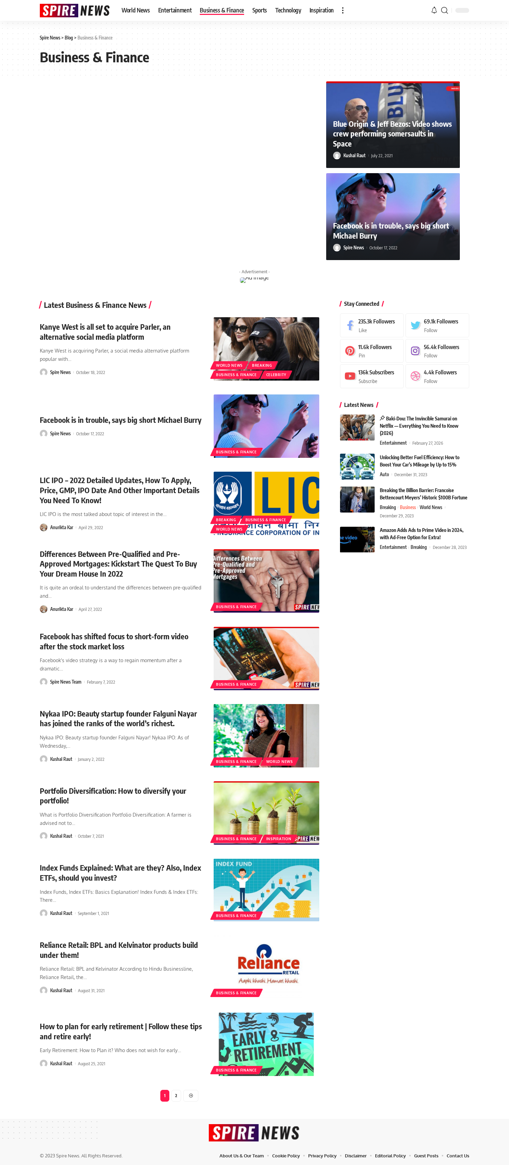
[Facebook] (372, 325)
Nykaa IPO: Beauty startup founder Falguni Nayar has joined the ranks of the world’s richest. (118, 718)
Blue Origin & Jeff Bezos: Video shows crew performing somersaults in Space (392, 133)
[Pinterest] (372, 351)
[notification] (434, 10)
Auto (384, 474)
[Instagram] (437, 351)
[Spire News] (75, 10)
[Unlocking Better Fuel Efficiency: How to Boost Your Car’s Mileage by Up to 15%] (357, 467)
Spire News (353, 247)
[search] (444, 10)
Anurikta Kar (61, 527)
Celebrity (276, 375)
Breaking (262, 365)
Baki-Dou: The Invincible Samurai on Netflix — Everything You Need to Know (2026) (419, 426)
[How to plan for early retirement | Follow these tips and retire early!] (266, 1044)
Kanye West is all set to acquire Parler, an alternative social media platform (105, 331)
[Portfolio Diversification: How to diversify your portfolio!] (266, 813)
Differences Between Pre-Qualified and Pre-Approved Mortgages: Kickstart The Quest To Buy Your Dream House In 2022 (118, 563)
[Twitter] (437, 325)
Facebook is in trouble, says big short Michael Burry (121, 420)
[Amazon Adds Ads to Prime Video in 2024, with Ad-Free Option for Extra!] (357, 540)
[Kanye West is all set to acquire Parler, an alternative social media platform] (266, 349)
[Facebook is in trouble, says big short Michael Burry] (266, 426)
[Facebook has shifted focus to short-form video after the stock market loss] (266, 658)
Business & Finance (236, 375)
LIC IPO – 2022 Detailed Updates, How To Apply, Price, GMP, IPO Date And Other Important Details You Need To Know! (119, 490)
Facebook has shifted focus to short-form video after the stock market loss (114, 641)
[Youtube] (372, 376)
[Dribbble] (437, 376)
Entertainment (393, 443)
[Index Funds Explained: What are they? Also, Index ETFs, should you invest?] (266, 890)
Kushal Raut (354, 155)
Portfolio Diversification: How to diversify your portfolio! (113, 796)
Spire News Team (65, 682)
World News (229, 365)
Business (408, 507)
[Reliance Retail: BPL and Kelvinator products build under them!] (266, 967)
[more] (343, 10)
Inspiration (279, 839)
